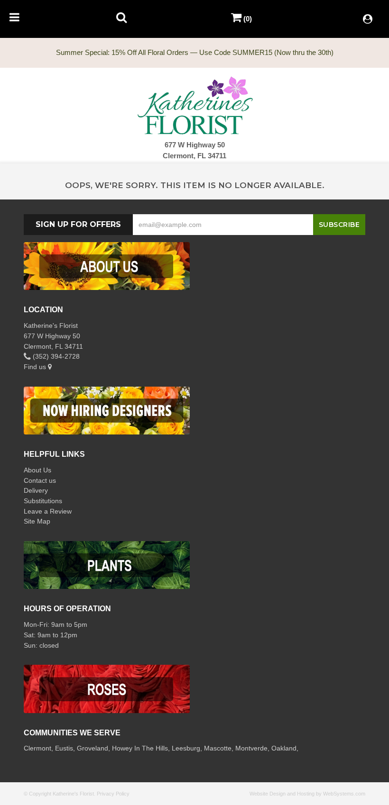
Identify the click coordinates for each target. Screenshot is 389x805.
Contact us (40, 480)
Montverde (251, 748)
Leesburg (186, 748)
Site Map (37, 521)
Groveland (92, 748)
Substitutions (43, 501)
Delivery (36, 490)
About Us (37, 470)
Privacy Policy (113, 793)
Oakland (283, 748)
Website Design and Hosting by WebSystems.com (307, 793)
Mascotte (218, 748)
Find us (36, 367)
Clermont (37, 748)
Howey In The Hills (140, 748)
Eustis (64, 748)
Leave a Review (48, 511)
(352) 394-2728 (55, 356)
